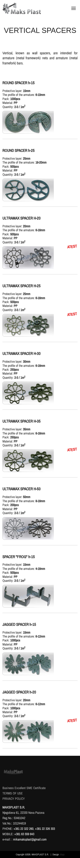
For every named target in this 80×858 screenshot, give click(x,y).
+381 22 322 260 (23, 828)
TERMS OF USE (12, 793)
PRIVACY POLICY (13, 798)
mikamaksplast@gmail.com (30, 839)
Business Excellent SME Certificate (24, 788)
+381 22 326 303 (45, 828)
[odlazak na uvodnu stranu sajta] (22, 8)
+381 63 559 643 (24, 834)
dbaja (62, 854)
